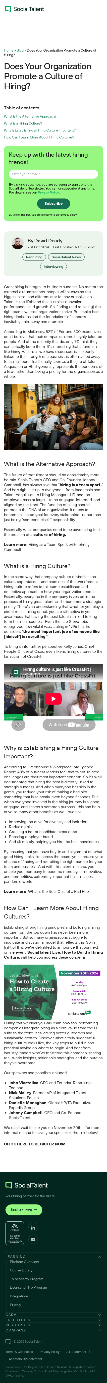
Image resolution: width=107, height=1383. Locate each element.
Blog (20, 50)
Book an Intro (23, 1209)
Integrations (19, 1296)
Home (8, 50)
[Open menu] (97, 9)
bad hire (80, 791)
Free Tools (18, 1320)
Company (15, 1330)
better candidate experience (52, 831)
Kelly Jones (73, 646)
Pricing (15, 1305)
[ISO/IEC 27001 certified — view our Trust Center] (14, 1233)
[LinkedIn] (33, 1227)
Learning (15, 1256)
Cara (11, 1315)
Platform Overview (24, 1261)
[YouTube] (33, 1239)
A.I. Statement (76, 1352)
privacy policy (68, 214)
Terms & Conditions (19, 1352)
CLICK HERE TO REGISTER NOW (34, 1143)
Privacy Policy (48, 192)
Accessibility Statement (25, 1359)
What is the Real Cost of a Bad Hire (58, 891)
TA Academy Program (26, 1279)
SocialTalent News (66, 257)
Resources (18, 1325)
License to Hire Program (28, 1287)
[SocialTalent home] (24, 9)
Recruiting (34, 257)
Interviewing (53, 266)
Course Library (21, 1270)
